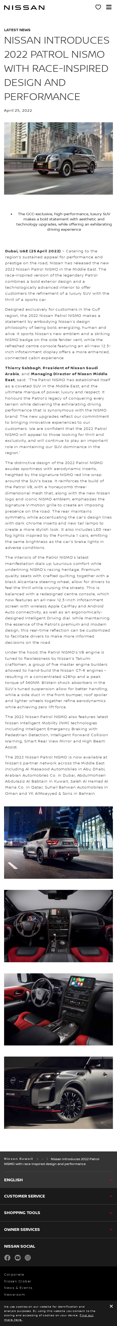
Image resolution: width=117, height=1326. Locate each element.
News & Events (18, 1288)
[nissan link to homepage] (24, 7)
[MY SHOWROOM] (98, 7)
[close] (111, 1307)
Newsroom (14, 1295)
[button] (109, 7)
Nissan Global (17, 1281)
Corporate (14, 1275)
